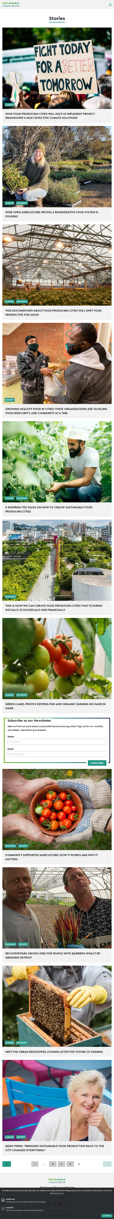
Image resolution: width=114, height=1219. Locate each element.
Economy (22, 203)
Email (11, 748)
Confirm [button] (107, 1216)
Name (11, 736)
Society (9, 400)
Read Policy (59, 1193)
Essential (9, 1207)
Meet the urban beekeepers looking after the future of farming (54, 1052)
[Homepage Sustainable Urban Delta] (10, 4)
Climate (9, 104)
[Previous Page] (6, 1164)
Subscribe (97, 763)
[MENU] (110, 4)
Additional (10, 1199)
